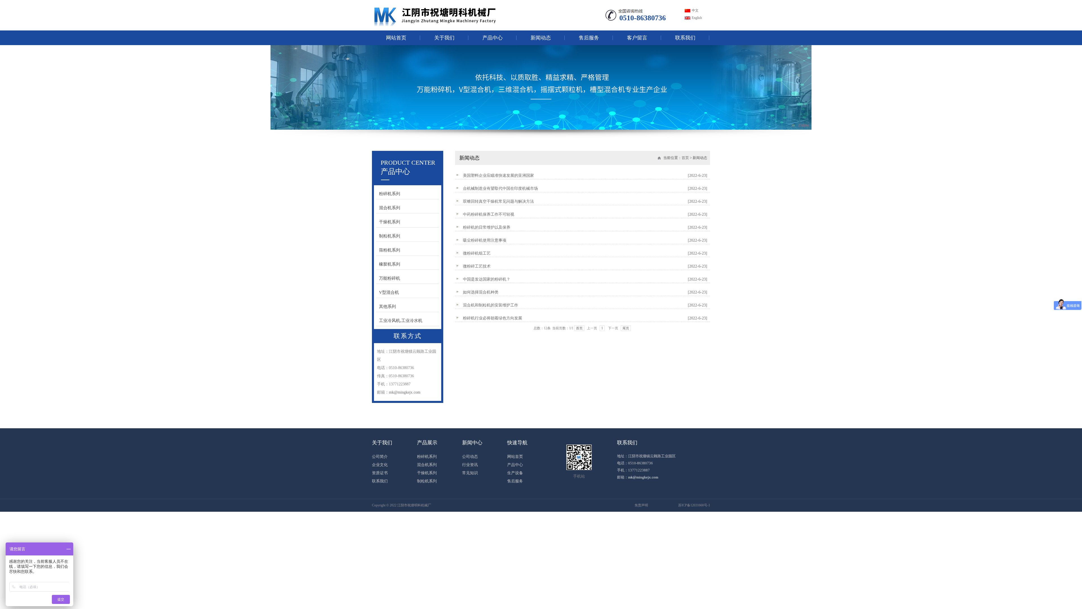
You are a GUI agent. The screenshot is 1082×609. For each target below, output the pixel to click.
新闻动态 (541, 38)
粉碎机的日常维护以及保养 (585, 227)
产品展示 (427, 442)
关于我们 (444, 38)
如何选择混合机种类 (585, 292)
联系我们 (685, 38)
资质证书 (380, 473)
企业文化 (380, 465)
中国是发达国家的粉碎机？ (585, 279)
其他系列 (387, 306)
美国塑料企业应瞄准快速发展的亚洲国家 (585, 175)
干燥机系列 (389, 222)
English (697, 18)
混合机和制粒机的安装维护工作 (585, 305)
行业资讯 (470, 465)
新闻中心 (472, 442)
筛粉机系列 (389, 250)
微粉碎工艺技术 (585, 266)
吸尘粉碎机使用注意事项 (585, 240)
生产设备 (515, 473)
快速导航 (517, 442)
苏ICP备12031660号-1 (694, 505)
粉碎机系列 (389, 193)
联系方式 (408, 335)
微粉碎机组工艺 (585, 253)
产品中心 (492, 38)
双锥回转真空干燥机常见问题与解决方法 (585, 201)
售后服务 (589, 38)
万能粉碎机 (389, 278)
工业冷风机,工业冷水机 (400, 320)
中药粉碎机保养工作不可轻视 (585, 214)
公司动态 (470, 457)
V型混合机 (389, 292)
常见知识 (470, 473)
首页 (685, 158)
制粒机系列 (389, 236)
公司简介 (380, 457)
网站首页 (396, 38)
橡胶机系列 (389, 264)
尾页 (625, 328)
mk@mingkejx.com (404, 392)
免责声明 (641, 505)
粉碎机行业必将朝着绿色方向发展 (585, 318)
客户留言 (637, 38)
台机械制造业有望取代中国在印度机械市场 (585, 188)
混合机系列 (389, 208)
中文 (695, 10)
